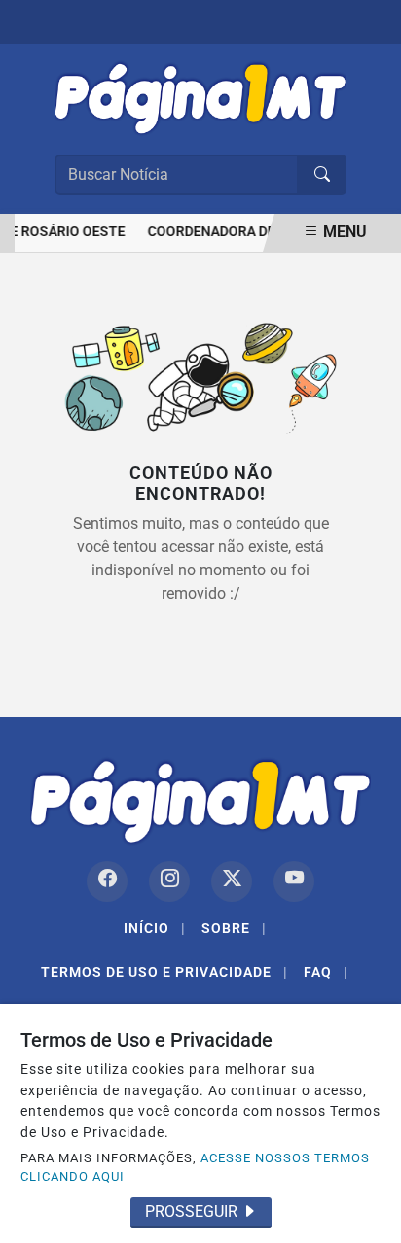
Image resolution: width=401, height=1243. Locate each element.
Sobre (234, 928)
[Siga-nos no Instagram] (169, 881)
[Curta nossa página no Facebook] (107, 881)
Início (155, 928)
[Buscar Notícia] (322, 175)
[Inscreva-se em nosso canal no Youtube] (293, 881)
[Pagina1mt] (200, 95)
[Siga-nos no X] (231, 881)
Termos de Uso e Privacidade (164, 972)
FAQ (326, 972)
